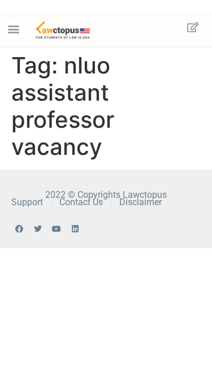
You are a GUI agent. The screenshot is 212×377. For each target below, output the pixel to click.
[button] (14, 29)
